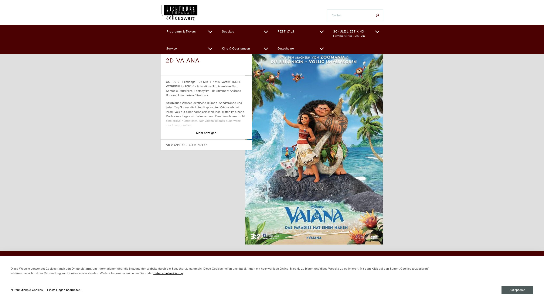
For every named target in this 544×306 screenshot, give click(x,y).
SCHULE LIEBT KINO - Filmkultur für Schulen (349, 34)
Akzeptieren (518, 290)
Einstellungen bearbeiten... (65, 290)
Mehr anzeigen (206, 133)
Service (171, 48)
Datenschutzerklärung (168, 273)
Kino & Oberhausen (236, 48)
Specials (228, 31)
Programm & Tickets (181, 31)
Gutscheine (286, 48)
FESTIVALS (286, 31)
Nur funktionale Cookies (27, 290)
